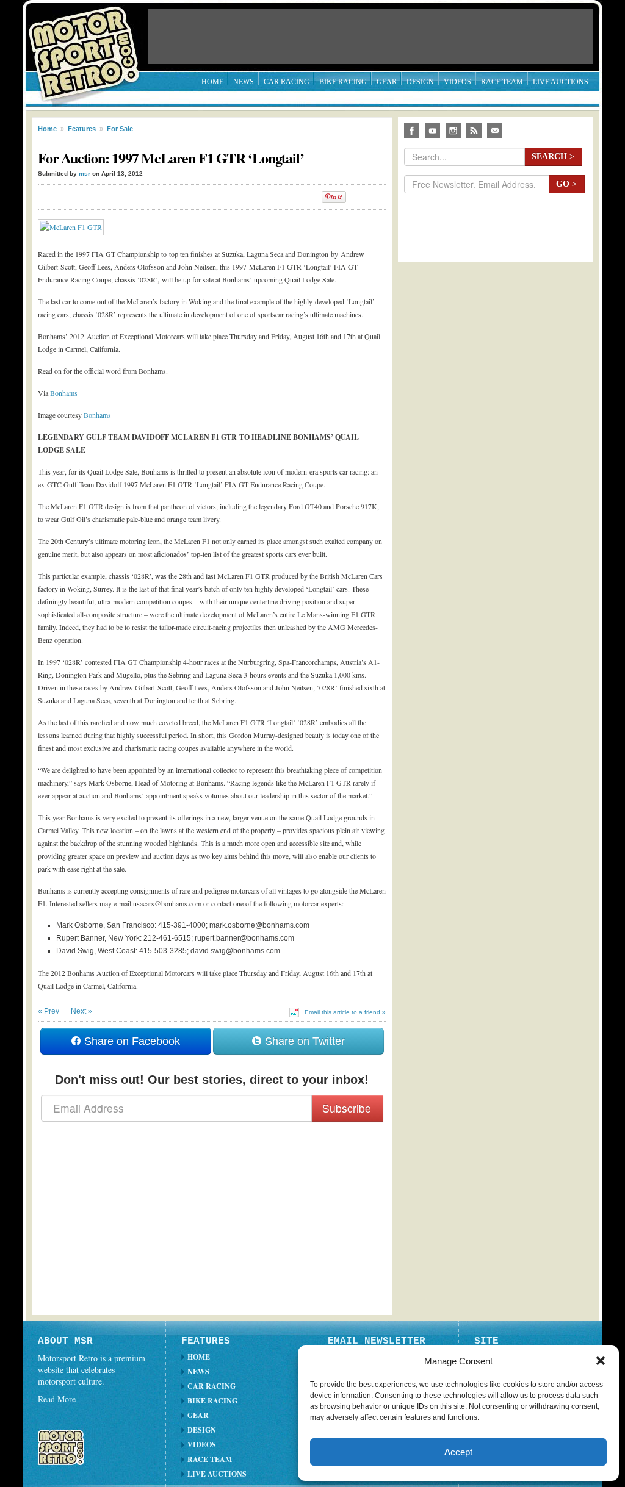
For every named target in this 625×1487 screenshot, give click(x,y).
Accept (458, 1452)
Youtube (432, 130)
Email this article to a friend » (345, 1012)
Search (553, 156)
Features (82, 128)
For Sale (120, 128)
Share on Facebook (130, 1041)
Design (420, 81)
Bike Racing (343, 81)
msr (84, 173)
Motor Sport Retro (89, 44)
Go (566, 183)
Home (212, 81)
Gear (387, 81)
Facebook (411, 130)
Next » (81, 1011)
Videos (457, 81)
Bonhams (64, 393)
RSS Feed (474, 130)
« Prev (48, 1011)
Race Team (502, 81)
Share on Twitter (303, 1041)
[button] (600, 1361)
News (243, 81)
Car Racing (286, 81)
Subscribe (346, 1108)
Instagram (453, 130)
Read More (57, 1399)
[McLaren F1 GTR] (74, 227)
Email (494, 130)
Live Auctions (560, 81)
